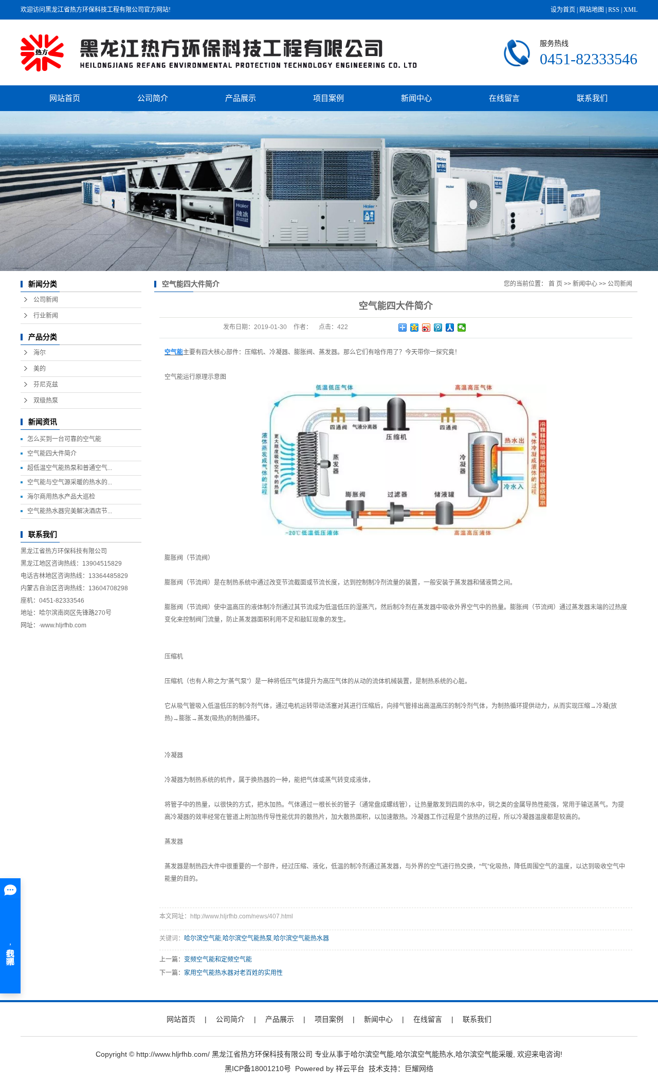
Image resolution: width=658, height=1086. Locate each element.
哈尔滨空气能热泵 (247, 938)
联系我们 (592, 98)
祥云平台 (350, 1068)
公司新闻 (45, 299)
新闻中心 (416, 98)
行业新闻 (45, 315)
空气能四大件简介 (52, 453)
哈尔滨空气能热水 (424, 1054)
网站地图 (591, 9)
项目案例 (328, 98)
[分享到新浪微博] (426, 327)
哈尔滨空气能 (202, 938)
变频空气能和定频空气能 (218, 959)
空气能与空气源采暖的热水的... (69, 482)
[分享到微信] (462, 327)
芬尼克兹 (45, 384)
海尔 (39, 352)
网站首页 (64, 98)
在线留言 (504, 98)
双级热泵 (45, 400)
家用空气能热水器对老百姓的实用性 (233, 972)
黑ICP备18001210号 (258, 1068)
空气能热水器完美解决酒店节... (69, 511)
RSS (613, 9)
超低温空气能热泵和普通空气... (69, 468)
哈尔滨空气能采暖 (484, 1054)
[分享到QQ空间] (414, 327)
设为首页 (563, 9)
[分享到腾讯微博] (438, 327)
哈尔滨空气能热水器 (301, 938)
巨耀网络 (419, 1068)
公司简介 (152, 98)
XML (630, 9)
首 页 (555, 283)
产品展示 (240, 98)
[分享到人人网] (450, 327)
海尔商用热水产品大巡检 (61, 496)
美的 (39, 368)
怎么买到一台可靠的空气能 (64, 439)
